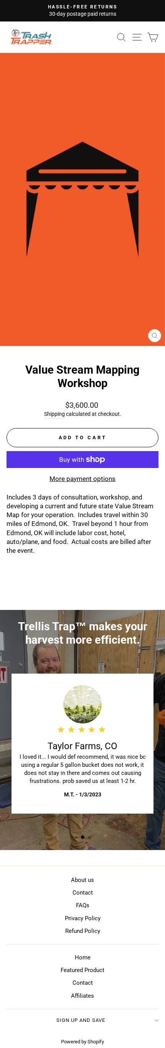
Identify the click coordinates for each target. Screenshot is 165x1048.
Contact (83, 892)
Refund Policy (82, 931)
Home (83, 957)
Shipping (54, 414)
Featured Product (82, 970)
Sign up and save (80, 1020)
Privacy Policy (83, 918)
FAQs (82, 905)
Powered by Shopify (82, 1042)
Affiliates (82, 995)
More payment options (83, 479)
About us (82, 880)
